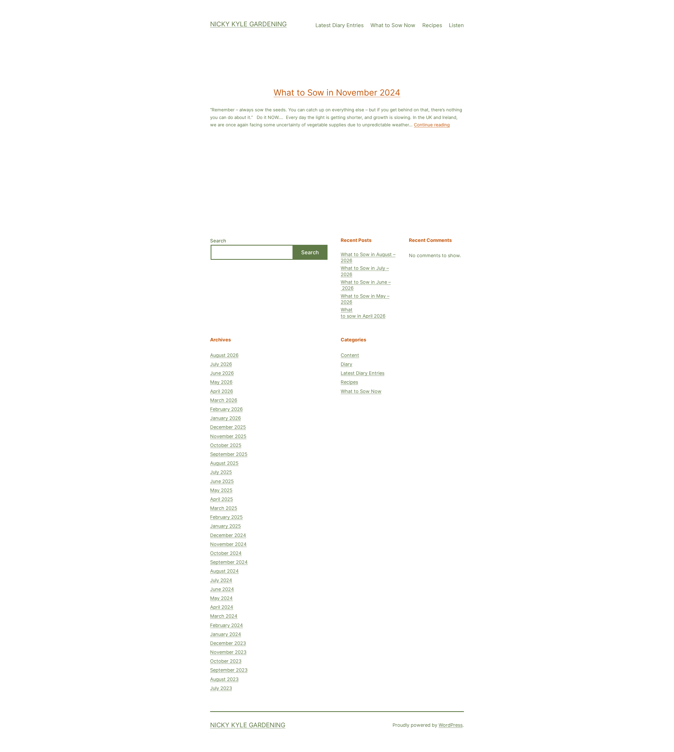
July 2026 (221, 364)
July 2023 (221, 688)
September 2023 (228, 670)
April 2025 (221, 499)
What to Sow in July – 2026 (365, 271)
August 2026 (224, 355)
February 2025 (226, 517)
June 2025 (222, 481)
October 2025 (225, 445)
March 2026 (223, 400)
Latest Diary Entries (339, 25)
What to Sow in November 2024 (337, 92)
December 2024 (228, 535)
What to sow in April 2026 (363, 312)
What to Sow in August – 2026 (368, 257)
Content (350, 355)
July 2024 (221, 580)
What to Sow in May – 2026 (365, 299)
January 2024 (225, 634)
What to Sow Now (392, 25)
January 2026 (225, 418)
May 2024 (221, 598)
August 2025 (224, 463)
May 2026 (221, 382)
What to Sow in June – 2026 (366, 285)
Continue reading (432, 124)
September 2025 (228, 454)
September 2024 (229, 562)
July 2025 (221, 472)
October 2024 (226, 553)
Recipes (432, 25)
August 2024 (224, 571)
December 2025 (228, 427)
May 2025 (221, 490)
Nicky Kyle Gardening (248, 24)
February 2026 (226, 409)
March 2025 (223, 508)
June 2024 (222, 589)
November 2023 (228, 652)
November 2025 (228, 436)
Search (218, 240)
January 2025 (225, 526)
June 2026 (222, 373)
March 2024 (223, 616)
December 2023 (228, 643)
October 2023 (225, 661)
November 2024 (228, 544)
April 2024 (221, 607)
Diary (346, 364)
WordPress (451, 725)
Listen (456, 25)
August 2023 (224, 679)
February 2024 (226, 625)
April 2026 (221, 391)
